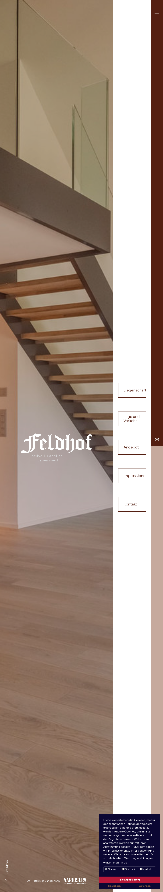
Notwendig (114, 869)
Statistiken (131, 869)
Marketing (149, 869)
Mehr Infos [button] (120, 862)
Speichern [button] (114, 886)
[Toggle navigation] (156, 12)
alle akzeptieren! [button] (129, 879)
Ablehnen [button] (145, 886)
